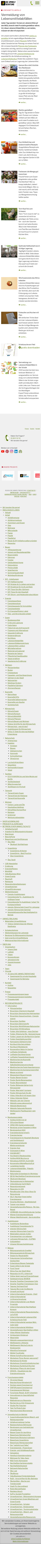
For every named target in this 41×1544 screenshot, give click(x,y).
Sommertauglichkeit (16, 573)
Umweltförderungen (13, 889)
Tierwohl (8, 791)
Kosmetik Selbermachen (17, 700)
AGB (30, 494)
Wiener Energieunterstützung (21, 1215)
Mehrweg (11, 528)
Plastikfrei (12, 538)
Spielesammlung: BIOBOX (20, 1279)
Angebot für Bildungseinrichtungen (18, 832)
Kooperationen (13, 957)
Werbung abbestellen (16, 818)
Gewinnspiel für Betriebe (19, 979)
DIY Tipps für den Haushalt (18, 592)
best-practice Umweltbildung (16, 938)
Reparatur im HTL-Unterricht (21, 1274)
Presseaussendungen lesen (18, 994)
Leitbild (11, 952)
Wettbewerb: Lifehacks (19, 1343)
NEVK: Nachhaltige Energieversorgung (25, 1176)
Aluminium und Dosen (16, 523)
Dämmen (11, 557)
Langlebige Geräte (17, 1166)
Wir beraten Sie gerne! (11, 507)
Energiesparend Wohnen (19, 1390)
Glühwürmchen (16, 751)
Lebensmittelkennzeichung (18, 643)
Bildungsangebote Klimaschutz (22, 1253)
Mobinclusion (15, 1171)
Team (7, 969)
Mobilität (8, 871)
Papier (10, 533)
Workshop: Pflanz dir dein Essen (22, 1368)
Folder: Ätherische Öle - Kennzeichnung (25, 1034)
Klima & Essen (13, 711)
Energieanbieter (14, 609)
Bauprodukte (13, 555)
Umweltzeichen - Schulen (20, 1504)
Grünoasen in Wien (17, 1151)
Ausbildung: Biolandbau (19, 1224)
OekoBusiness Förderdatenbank (22, 1476)
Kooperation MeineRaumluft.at (22, 1163)
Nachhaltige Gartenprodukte (21, 1463)
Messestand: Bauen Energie (21, 1075)
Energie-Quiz (15, 1148)
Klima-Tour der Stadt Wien (20, 1271)
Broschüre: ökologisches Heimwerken (25, 1014)
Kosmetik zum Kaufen (16, 702)
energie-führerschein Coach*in (22, 1231)
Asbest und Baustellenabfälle (19, 552)
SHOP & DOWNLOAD (11, 821)
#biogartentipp (13, 668)
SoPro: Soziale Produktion (20, 1494)
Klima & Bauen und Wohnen (18, 721)
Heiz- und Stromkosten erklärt (19, 614)
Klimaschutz (10, 709)
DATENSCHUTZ (25, 492)
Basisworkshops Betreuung (21, 1425)
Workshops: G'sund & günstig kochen (24, 1363)
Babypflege (12, 695)
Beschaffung (10, 837)
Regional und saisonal (16, 651)
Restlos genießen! (25, 110)
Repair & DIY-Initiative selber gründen (22, 541)
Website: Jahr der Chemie (20, 1101)
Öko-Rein (11, 842)
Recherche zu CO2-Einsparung (22, 1403)
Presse (16, 496)
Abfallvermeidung (15, 520)
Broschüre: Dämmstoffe (19, 1024)
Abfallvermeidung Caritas (20, 1422)
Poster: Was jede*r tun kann (20, 1090)
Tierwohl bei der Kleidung (17, 796)
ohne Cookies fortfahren (20, 1539)
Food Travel (14, 1268)
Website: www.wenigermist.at (21, 1340)
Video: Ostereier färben (19, 1098)
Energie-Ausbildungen (16, 894)
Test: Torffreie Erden (18, 1408)
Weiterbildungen (11, 892)
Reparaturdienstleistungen (15, 884)
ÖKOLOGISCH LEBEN (11, 510)
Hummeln (14, 753)
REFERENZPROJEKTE (13, 1003)
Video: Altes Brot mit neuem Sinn (23, 1096)
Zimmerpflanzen (14, 688)
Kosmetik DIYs (13, 697)
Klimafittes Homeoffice (17, 810)
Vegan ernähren (14, 659)
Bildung (11, 1248)
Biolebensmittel (14, 620)
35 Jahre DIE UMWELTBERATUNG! (21, 974)
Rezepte (23, 41)
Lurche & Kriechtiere (16, 762)
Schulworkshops (11, 930)
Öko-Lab (13, 1471)
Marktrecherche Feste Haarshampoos (25, 1067)
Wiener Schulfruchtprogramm (22, 1356)
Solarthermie (13, 570)
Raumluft (8, 879)
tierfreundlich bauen (15, 768)
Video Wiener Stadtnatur (19, 1333)
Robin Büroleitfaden (18, 1489)
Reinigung (9, 882)
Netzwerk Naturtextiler (19, 1468)
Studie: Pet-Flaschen (18, 1406)
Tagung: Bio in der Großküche (21, 1289)
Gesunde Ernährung (15, 633)
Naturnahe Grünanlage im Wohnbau (24, 1174)
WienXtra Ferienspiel (18, 1350)
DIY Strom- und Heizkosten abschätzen (23, 595)
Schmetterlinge (16, 756)
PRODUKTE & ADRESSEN (13, 824)
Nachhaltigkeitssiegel (18, 1466)
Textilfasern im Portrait (16, 787)
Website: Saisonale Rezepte (21, 1108)
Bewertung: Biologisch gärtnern (22, 1438)
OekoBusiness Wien (13, 874)
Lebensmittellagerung (25, 54)
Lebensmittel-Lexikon (16, 646)
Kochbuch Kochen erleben (20, 1044)
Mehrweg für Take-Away (19, 1458)
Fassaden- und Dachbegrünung (20, 675)
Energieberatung (14, 604)
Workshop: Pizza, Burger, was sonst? (24, 1358)
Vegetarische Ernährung (17, 661)
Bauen (7, 547)
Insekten (11, 743)
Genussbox (14, 1453)
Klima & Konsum (14, 714)
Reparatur (11, 543)
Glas (9, 525)
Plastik (10, 536)
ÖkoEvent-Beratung (18, 1179)
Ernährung (9, 866)
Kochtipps (12, 638)
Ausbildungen (13, 1221)
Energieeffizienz (11, 869)
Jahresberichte (13, 960)
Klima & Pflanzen (14, 719)
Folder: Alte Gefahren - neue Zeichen (24, 1031)
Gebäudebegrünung (15, 563)
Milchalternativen (14, 648)
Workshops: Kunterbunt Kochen (22, 1366)
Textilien (8, 774)
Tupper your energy (17, 1204)
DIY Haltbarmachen (15, 582)
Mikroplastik (12, 531)
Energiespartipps (14, 601)
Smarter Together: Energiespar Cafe (24, 1281)
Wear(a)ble (14, 1338)
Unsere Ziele (12, 949)
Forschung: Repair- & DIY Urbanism (23, 1393)
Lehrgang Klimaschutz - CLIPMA (23, 1239)
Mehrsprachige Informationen (16, 941)
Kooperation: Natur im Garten (21, 1049)
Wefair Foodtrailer (17, 1353)
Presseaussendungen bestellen (20, 997)
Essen (7, 618)
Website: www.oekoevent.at (21, 1103)
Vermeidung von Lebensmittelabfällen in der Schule (28, 365)
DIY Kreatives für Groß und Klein (20, 587)
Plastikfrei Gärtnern (15, 686)
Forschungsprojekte (15, 1377)
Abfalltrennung (13, 518)
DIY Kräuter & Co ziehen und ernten (21, 584)
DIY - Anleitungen (12, 579)
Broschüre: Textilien (17, 1021)
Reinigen (11, 812)
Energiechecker (16, 1135)
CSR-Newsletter (11, 864)
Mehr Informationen (20, 1541)
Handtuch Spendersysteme (20, 1456)
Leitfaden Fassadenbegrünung (22, 1057)
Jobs (34, 494)
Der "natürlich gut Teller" (19, 1445)
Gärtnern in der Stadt (16, 678)
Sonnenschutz (13, 705)
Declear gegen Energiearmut (21, 1385)
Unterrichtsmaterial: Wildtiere (21, 1327)
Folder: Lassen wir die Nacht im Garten (25, 1037)
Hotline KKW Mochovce (19, 1158)
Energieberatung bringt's (19, 1133)
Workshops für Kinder (18, 1361)
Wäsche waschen (14, 784)
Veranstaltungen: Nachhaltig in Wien (24, 1330)
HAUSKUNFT (15, 1153)
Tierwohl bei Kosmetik (16, 798)
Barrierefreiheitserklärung (16, 494)
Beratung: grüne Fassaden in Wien (23, 1128)
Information (12, 1006)
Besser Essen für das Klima (20, 1432)
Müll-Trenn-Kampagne (19, 1461)
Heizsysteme (13, 565)
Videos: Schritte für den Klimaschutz (22, 724)
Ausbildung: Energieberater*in (21, 1226)
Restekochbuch (16, 1491)
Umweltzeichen (11, 887)
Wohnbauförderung (15, 575)
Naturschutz (10, 738)
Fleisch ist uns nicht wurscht (18, 628)
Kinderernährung (14, 636)
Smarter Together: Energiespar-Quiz (24, 1284)
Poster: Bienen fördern (18, 1078)
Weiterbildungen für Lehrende (16, 933)
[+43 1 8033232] (31, 4)
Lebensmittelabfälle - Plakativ (22, 1169)
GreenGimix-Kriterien (18, 851)
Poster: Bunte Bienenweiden (21, 1080)
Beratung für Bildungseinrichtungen (19, 935)
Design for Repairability (19, 1256)
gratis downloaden (30, 347)
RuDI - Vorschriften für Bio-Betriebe (24, 1479)
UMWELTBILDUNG (10, 919)
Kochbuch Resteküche (19, 1047)
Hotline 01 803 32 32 (18, 1120)
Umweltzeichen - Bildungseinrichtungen (25, 1497)
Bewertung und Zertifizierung (16, 839)
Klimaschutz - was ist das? (18, 727)
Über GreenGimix (17, 856)
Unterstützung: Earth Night (20, 1184)
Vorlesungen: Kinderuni (19, 1335)
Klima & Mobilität (14, 716)
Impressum (14, 492)
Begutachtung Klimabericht (21, 1383)
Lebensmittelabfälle (12, 10)
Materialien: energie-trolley (20, 1234)
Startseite (31, 490)
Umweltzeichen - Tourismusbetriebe (24, 1509)
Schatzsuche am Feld (27, 345)
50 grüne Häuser (16, 1380)
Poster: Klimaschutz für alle (20, 1093)
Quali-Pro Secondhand (19, 1486)
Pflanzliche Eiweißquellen (17, 656)
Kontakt (23, 496)
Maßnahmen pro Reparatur (20, 1400)
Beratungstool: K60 (17, 1130)
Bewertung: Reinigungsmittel (21, 1443)
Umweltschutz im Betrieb (17, 1415)
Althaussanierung (14, 550)
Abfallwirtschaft (11, 829)
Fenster (10, 560)
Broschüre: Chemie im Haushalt (22, 1011)
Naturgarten (12, 680)
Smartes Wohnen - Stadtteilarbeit (23, 1202)
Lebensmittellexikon (9, 59)
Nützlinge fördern (14, 683)
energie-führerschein (18, 1229)
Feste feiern (12, 625)
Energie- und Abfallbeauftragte (22, 1450)
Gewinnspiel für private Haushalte (23, 976)
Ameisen (13, 746)
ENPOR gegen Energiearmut (21, 1388)
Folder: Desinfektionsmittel (20, 1039)
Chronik (8, 971)
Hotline (10, 985)
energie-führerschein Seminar (19, 910)
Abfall (7, 515)
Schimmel (11, 815)
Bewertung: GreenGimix (19, 1440)
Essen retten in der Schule (20, 1266)
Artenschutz (12, 741)
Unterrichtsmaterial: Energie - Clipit (23, 1294)
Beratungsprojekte (15, 1117)
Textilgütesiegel (14, 782)
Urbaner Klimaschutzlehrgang (21, 1244)
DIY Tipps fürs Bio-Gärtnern (18, 589)
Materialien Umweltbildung (15, 921)
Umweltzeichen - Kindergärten (22, 1507)
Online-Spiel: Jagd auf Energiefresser (24, 1276)
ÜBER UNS (7, 944)
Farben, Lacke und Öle (16, 805)
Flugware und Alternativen (18, 630)
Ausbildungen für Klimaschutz (19, 729)
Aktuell (8, 513)
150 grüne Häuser (17, 1122)
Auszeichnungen (14, 962)
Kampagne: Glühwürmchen (20, 1042)
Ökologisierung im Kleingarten (22, 1181)
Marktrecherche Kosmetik (20, 1060)
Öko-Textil (11, 860)
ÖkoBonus (14, 1473)
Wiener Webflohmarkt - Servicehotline (25, 1217)
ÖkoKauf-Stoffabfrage (19, 844)
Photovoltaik (13, 568)
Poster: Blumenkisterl (18, 1083)
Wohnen (8, 802)
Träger (10, 955)
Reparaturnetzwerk (17, 1186)
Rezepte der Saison (15, 654)
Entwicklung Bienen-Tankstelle (22, 1263)
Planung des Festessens (27, 46)
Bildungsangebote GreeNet (20, 1251)
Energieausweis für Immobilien (20, 606)
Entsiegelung (13, 673)
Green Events (10, 876)
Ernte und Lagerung (15, 623)
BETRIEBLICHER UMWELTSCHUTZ (16, 826)
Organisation (10, 947)
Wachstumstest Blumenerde (21, 1411)
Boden (10, 670)
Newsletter (12, 988)
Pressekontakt (13, 999)
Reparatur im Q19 (17, 1189)
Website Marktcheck (18, 1106)
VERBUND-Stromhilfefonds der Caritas (25, 1212)
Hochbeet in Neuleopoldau (20, 1156)
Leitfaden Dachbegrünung (20, 1055)
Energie (8, 598)
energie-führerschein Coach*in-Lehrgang (23, 907)
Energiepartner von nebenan (21, 1236)
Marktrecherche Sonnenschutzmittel (24, 1070)
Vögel (10, 770)
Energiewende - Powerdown (21, 1448)
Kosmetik (9, 692)
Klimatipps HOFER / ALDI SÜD (22, 1161)
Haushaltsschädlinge (16, 807)
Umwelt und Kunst (17, 1292)
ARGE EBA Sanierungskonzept (22, 1125)
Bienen (12, 748)
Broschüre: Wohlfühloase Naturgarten (25, 1026)
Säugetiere (12, 765)
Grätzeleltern (15, 1242)
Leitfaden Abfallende (18, 1052)
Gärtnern (8, 665)
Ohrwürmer (14, 759)
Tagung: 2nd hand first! (19, 1286)
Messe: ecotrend (16, 1072)
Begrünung (9, 834)
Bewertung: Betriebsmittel (20, 1435)
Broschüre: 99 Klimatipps (20, 1029)
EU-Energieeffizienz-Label (18, 611)
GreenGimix (12, 848)
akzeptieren (20, 1536)
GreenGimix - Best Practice (20, 853)
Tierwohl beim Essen (16, 793)
